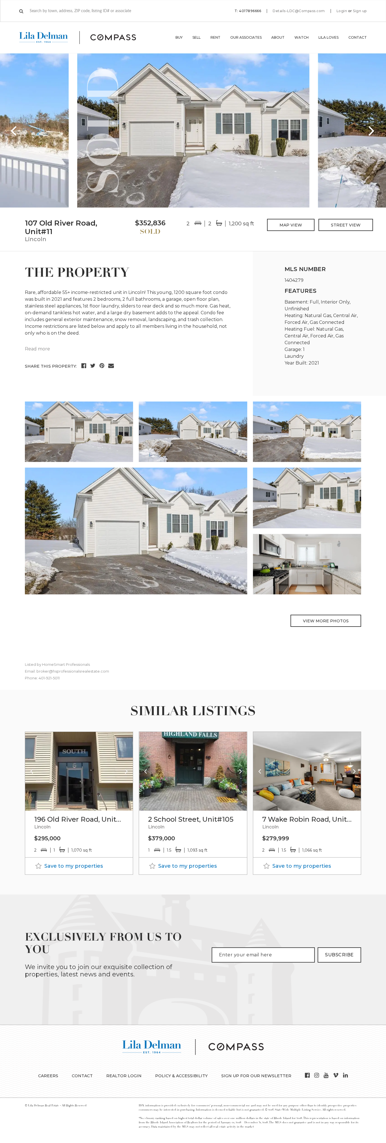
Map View (290, 225)
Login (342, 11)
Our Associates (246, 37)
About (278, 37)
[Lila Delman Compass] (84, 37)
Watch (301, 37)
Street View (346, 225)
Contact (357, 37)
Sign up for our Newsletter (256, 1075)
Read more (37, 349)
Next (372, 130)
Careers (48, 1075)
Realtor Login (124, 1075)
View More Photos (326, 620)
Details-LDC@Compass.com (299, 11)
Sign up (360, 11)
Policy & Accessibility (181, 1075)
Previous (14, 130)
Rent (215, 37)
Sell (196, 37)
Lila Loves (328, 37)
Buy (179, 37)
